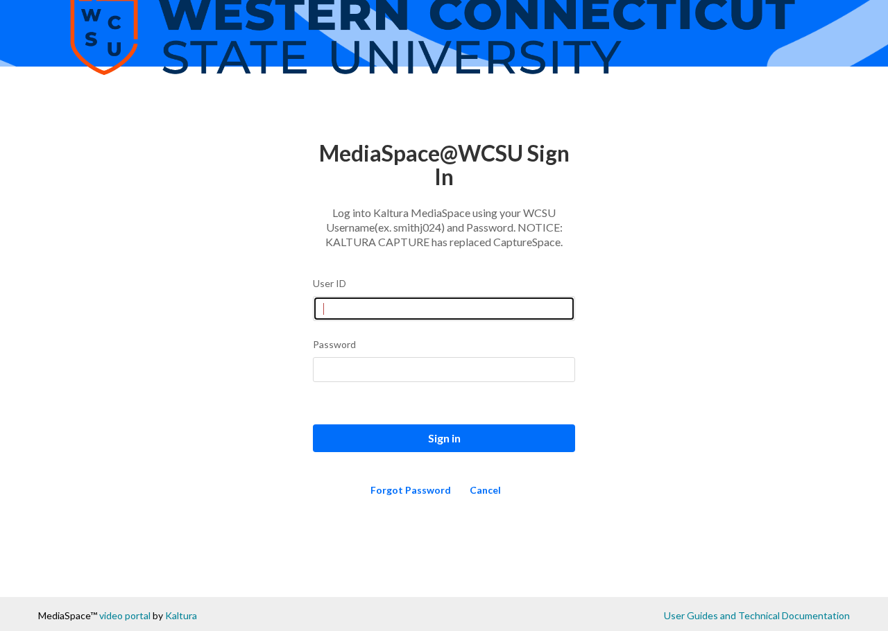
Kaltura (181, 615)
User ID (329, 283)
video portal (125, 615)
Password (334, 344)
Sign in (444, 437)
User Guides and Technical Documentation (757, 615)
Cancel (485, 490)
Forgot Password (410, 490)
